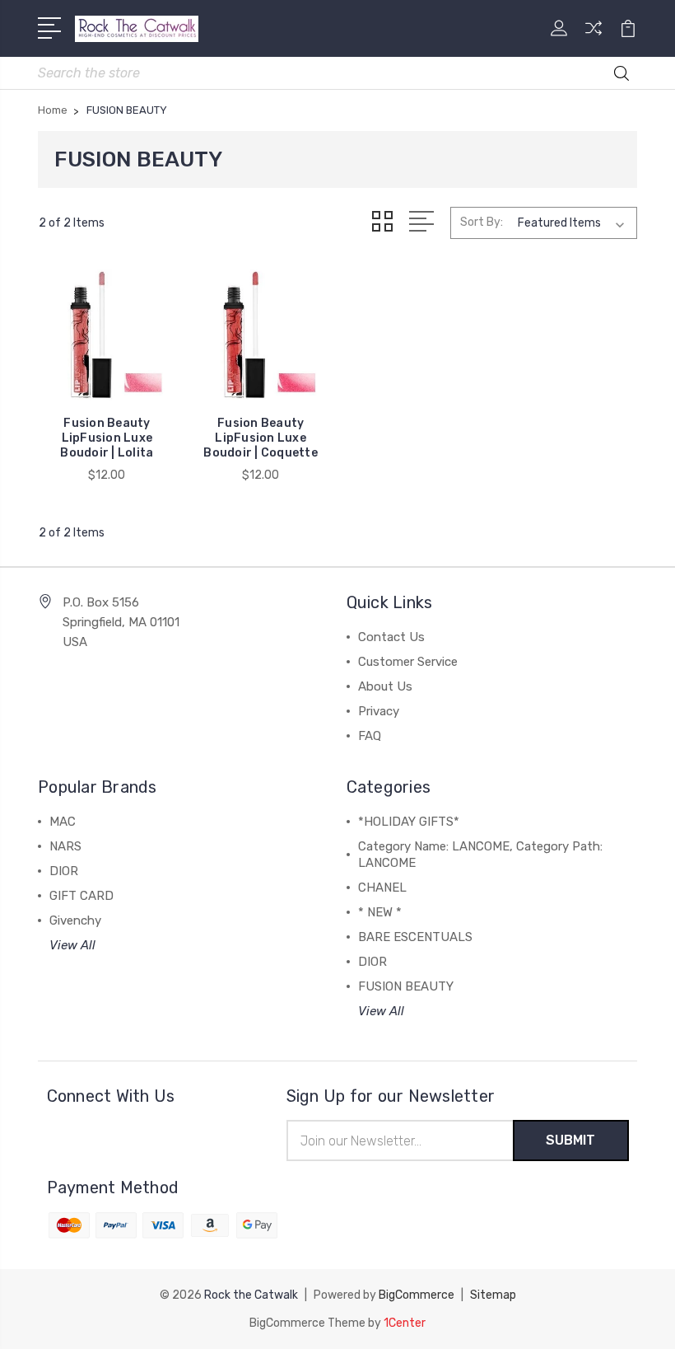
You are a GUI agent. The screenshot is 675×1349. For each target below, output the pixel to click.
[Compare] (593, 38)
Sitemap (493, 1295)
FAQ (369, 735)
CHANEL (382, 887)
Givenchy (75, 920)
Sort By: (481, 222)
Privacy (378, 711)
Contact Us (391, 637)
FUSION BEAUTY (406, 986)
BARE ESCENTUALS (415, 937)
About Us (385, 686)
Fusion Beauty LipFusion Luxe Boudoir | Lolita (106, 438)
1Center (405, 1323)
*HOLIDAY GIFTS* (408, 821)
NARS (65, 846)
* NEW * (380, 912)
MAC (62, 821)
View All (72, 945)
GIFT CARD (81, 895)
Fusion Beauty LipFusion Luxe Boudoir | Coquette (260, 438)
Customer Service (408, 661)
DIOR (63, 871)
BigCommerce (416, 1295)
